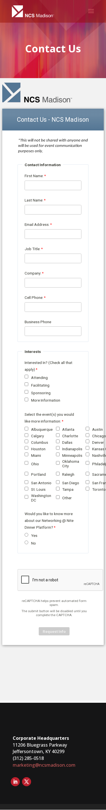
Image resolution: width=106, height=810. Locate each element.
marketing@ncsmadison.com (44, 765)
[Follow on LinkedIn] (15, 781)
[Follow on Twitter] (26, 781)
